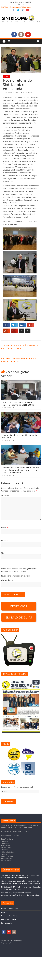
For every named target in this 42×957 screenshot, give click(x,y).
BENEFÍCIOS (18, 606)
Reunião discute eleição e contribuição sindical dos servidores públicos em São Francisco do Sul (21, 470)
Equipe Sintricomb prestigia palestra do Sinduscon (20, 436)
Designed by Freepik (6, 943)
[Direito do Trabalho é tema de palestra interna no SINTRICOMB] (21, 381)
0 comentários (27, 92)
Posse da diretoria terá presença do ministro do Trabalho (19, 347)
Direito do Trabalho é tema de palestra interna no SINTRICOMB (18, 403)
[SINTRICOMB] (4, 41)
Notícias (6, 76)
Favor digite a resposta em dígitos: (15, 576)
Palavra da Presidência (9, 916)
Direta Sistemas (17, 940)
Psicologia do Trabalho (9, 919)
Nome (4, 527)
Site (2, 553)
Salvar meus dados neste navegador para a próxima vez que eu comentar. (19, 570)
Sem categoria (6, 923)
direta (17, 92)
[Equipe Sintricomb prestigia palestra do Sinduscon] (21, 413)
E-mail (4, 540)
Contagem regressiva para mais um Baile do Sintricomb (18, 360)
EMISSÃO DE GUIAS (18, 617)
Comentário (7, 495)
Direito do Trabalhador (9, 909)
